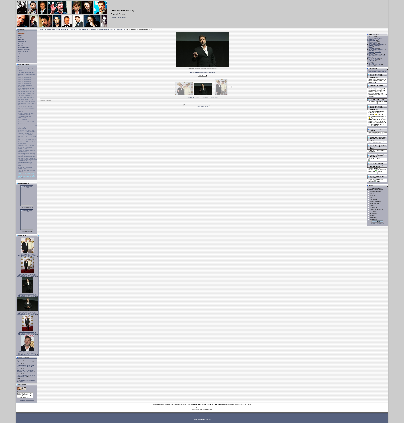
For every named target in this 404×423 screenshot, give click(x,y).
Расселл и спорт (373, 59)
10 (202, 97)
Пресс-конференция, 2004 (25, 91)
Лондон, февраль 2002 (24, 106)
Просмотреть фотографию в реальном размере (202, 72)
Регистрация (200, 106)
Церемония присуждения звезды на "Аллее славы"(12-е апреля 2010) (27, 110)
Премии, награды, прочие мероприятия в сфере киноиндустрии (375, 39)
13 (207, 97)
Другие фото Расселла (375, 54)
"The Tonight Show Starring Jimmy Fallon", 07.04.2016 (26, 376)
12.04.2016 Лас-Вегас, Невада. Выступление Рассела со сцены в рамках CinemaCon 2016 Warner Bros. (27, 175)
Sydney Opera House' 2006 (25, 97)
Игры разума (373, 199)
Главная (113, 17)
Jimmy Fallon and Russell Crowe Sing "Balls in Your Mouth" (25, 366)
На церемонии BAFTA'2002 (25, 101)
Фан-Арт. (371, 65)
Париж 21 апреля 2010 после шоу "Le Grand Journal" (27, 114)
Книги (370, 47)
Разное (20, 67)
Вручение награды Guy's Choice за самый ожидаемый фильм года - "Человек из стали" (27, 159)
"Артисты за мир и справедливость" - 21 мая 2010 (26, 124)
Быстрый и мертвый (375, 191)
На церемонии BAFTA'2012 (25, 145)
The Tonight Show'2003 (24, 95)
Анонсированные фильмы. (376, 44)
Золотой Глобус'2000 (24, 77)
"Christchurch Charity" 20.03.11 (26, 139)
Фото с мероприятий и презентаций (374, 52)
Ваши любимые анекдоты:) (376, 49)
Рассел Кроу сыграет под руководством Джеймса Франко (378, 138)
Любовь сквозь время (375, 201)
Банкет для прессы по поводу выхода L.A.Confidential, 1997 (26, 131)
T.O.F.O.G (371, 60)
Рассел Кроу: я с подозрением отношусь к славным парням (25, 371)
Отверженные (373, 213)
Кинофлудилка (373, 41)
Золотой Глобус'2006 (24, 83)
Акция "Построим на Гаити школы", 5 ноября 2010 (25, 134)
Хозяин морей (373, 217)
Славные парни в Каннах (377, 99)
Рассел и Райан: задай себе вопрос (377, 155)
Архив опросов (380, 223)
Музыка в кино (373, 48)
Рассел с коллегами (374, 64)
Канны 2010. (21, 119)
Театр (370, 62)
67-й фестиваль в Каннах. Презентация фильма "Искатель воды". (27, 164)
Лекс (209, 70)
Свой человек (373, 211)
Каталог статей (121, 17)
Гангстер (372, 193)
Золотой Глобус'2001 (24, 79)
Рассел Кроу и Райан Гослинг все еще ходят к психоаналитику (377, 165)
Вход (206, 106)
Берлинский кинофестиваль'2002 (27, 103)
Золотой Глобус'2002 (24, 81)
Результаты (373, 223)
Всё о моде (372, 63)
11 (204, 97)
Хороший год (373, 219)
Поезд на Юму (373, 207)
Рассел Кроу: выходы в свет (60, 29)
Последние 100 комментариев (377, 71)
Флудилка (371, 36)
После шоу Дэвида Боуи (24, 99)
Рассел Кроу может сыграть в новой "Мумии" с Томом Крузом (378, 76)
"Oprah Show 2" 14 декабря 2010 (27, 136)
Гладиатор (372, 195)
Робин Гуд (372, 215)
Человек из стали (374, 203)
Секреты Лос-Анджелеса (376, 209)
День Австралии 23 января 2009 (27, 74)
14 (209, 97)
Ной (371, 197)
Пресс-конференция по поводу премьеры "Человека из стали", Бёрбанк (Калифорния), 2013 (26, 155)
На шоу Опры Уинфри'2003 (25, 93)
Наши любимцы (373, 43)
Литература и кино (374, 45)
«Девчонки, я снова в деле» (24, 361)
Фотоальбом (48, 29)
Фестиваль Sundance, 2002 (25, 72)
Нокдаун (372, 205)
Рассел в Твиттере (374, 58)
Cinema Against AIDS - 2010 (25, 121)
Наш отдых (372, 50)
